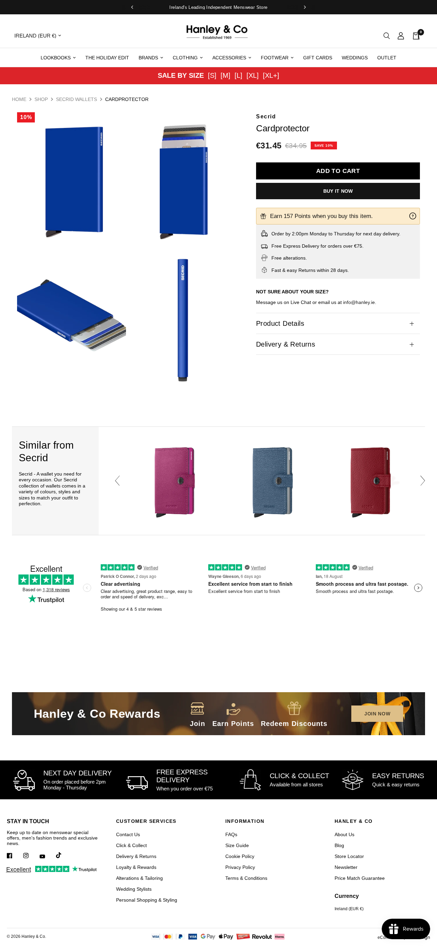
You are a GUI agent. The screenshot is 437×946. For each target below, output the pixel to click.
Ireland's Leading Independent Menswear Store (218, 7)
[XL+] (271, 75)
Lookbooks (56, 57)
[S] (212, 75)
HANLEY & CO (353, 821)
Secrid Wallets (76, 99)
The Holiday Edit (107, 57)
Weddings (355, 57)
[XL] (252, 75)
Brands (148, 57)
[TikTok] (63, 855)
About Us (344, 834)
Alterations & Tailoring (139, 878)
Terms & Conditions (246, 878)
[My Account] (400, 36)
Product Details (280, 323)
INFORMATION (244, 821)
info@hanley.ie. (359, 302)
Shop (41, 99)
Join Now (377, 713)
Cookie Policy (239, 856)
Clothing (185, 57)
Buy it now (338, 191)
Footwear (274, 57)
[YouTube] (47, 856)
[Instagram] (30, 855)
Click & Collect (131, 845)
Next (422, 481)
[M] (225, 75)
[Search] (386, 36)
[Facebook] (14, 855)
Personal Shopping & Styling (146, 900)
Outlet (386, 57)
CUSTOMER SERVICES (146, 821)
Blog (339, 845)
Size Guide (237, 845)
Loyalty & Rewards (136, 867)
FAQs (231, 834)
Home (19, 99)
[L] (238, 75)
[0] (414, 36)
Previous (117, 481)
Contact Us (128, 834)
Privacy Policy (240, 867)
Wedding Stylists (134, 889)
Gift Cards (317, 57)
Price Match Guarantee (360, 878)
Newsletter (346, 867)
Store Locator (349, 856)
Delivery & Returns (285, 344)
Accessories (229, 57)
